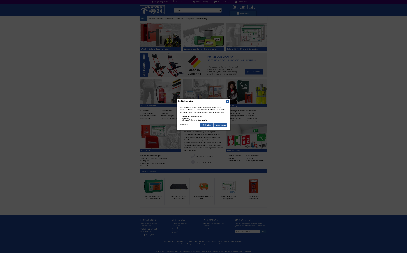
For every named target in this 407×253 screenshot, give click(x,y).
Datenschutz (184, 125)
